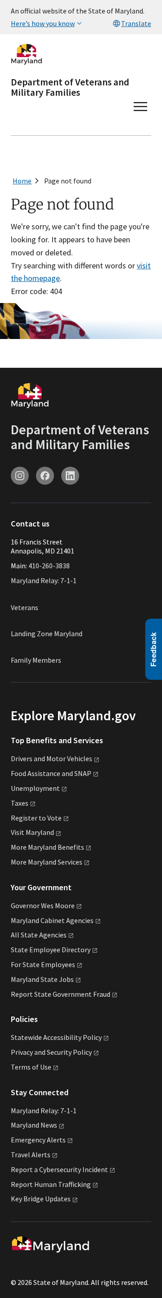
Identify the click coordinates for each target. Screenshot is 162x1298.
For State (43, 964)
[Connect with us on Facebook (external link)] (45, 476)
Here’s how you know (43, 23)
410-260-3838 (49, 565)
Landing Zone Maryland (46, 633)
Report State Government (60, 994)
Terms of (31, 1066)
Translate (136, 23)
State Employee (50, 949)
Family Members (36, 660)
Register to (36, 817)
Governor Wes (43, 905)
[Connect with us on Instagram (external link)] (20, 476)
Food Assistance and (51, 773)
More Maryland (47, 847)
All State (39, 934)
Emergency (38, 1139)
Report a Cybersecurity (59, 1169)
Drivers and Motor (51, 758)
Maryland (34, 1124)
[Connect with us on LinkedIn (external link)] (70, 476)
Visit (32, 832)
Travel (30, 1154)
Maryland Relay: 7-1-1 (43, 580)
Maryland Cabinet (52, 920)
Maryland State (42, 979)
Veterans (24, 607)
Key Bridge (41, 1198)
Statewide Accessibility (56, 1037)
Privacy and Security (51, 1052)
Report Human (51, 1184)
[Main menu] (140, 106)
